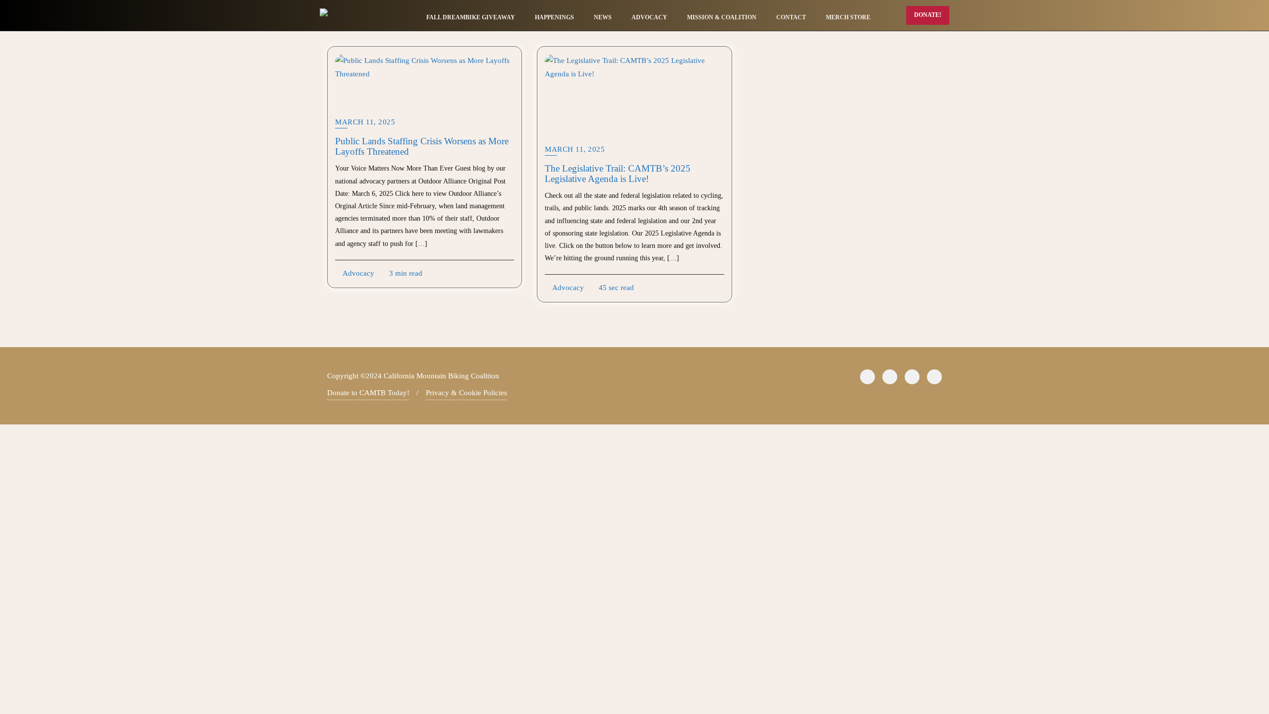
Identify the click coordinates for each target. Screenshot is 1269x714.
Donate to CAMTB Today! (368, 393)
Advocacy (357, 273)
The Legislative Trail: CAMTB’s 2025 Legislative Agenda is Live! (618, 173)
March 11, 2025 (365, 122)
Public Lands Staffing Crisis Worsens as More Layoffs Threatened (422, 146)
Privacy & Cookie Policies (466, 393)
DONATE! (927, 14)
